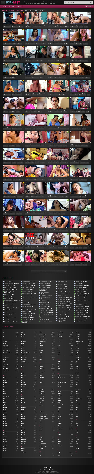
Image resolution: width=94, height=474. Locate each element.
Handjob (20, 26)
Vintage (77, 430)
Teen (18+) (78, 396)
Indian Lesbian (42, 395)
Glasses (41, 347)
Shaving (77, 338)
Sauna (59, 455)
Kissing (40, 427)
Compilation (23, 341)
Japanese (39, 94)
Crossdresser (24, 354)
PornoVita (13, 302)
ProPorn (50, 162)
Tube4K (65, 312)
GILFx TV (31, 291)
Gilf (40, 343)
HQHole (12, 305)
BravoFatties (86, 285)
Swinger (77, 382)
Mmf (58, 348)
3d (3, 334)
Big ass (19, 43)
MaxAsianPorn (24, 322)
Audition (5, 371)
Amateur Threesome (7, 352)
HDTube (50, 230)
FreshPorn (32, 295)
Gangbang (23, 452)
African (4, 343)
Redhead (59, 441)
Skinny (61, 26)
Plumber (59, 407)
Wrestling (77, 448)
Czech (22, 366)
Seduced (77, 332)
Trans (77, 412)
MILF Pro (31, 315)
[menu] (3, 2)
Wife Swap (78, 446)
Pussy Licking (60, 428)
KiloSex (29, 300)
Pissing (59, 405)
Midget (59, 341)
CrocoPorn (67, 314)
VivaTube (28, 43)
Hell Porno (49, 285)
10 (65, 271)
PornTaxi (66, 295)
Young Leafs (32, 285)
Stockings (78, 370)
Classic (22, 330)
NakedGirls (85, 320)
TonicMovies (33, 281)
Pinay (59, 402)
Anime (4, 359)
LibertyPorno (86, 293)
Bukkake (5, 425)
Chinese (5, 446)
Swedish (77, 380)
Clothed (32, 247)
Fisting (22, 427)
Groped (40, 354)
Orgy (58, 384)
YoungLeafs (50, 281)
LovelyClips (14, 289)
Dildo (22, 379)
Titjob (62, 264)
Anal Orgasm (6, 357)
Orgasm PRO (87, 316)
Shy (76, 345)
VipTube (5, 77)
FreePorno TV (34, 283)
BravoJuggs (85, 302)
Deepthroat (19, 213)
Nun (58, 366)
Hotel (80, 247)
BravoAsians (33, 304)
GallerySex (67, 301)
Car (37, 60)
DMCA (53, 469)
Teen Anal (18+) (79, 398)
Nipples (37, 196)
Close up (87, 77)
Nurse (10, 43)
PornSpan (14, 287)
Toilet (77, 409)
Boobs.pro (85, 295)
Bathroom (5, 386)
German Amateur (42, 334)
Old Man (59, 379)
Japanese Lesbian (43, 412)
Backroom (5, 379)
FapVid (11, 281)
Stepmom (77, 368)
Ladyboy (41, 437)
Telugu (77, 400)
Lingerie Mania (16, 300)
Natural (59, 361)
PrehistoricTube (7, 311)
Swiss (77, 384)
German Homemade (43, 339)
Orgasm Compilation (62, 382)
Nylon (39, 26)
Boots (4, 416)
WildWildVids (86, 306)
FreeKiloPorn (86, 314)
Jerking (40, 421)
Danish (22, 373)
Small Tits (78, 348)
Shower (77, 343)
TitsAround (49, 321)
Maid (40, 455)
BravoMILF (85, 281)
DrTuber (72, 43)
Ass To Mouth (6, 370)
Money (59, 352)
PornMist (13, 2)
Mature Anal (60, 336)
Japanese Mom (42, 416)
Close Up (23, 334)
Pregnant (59, 420)
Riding (66, 26)
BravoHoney (86, 312)
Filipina (22, 423)
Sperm (77, 361)
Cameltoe (5, 432)
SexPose (48, 287)
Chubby (65, 43)
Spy (76, 364)
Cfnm (38, 247)
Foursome (23, 432)
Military (59, 345)
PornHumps (68, 305)
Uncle (77, 423)
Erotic (86, 145)
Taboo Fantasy (79, 389)
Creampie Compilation (25, 352)
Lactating (41, 436)
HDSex (72, 230)
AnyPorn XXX (34, 297)
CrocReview (68, 307)
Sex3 (10, 296)
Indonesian (41, 400)
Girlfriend (41, 345)
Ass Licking (5, 368)
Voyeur (77, 432)
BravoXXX (85, 287)
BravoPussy (50, 310)
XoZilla (72, 60)
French (22, 436)
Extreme (23, 402)
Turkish (77, 414)
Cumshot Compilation (25, 363)
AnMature (31, 311)
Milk (58, 347)
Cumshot (23, 361)
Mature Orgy (60, 338)
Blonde (4, 411)
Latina (17, 60)
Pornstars (59, 414)
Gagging (23, 448)
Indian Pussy (55, 128)
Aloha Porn (67, 299)
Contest (22, 343)
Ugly (76, 421)
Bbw (4, 389)
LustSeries (49, 308)
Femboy (23, 416)
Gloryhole (41, 348)
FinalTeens (32, 317)
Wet (84, 94)
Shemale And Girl (79, 341)
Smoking (77, 350)
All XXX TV (85, 291)
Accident (5, 341)
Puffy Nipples (60, 427)
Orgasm (59, 380)
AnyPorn (50, 94)
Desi (77, 26)
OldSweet (49, 302)
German (41, 332)
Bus (4, 427)
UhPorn (47, 304)
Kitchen (41, 428)
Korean (40, 430)
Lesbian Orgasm (42, 444)
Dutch (22, 391)
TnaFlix (72, 26)
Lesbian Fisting (42, 443)
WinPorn (28, 111)
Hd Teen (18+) (42, 368)
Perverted (59, 400)
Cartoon (4, 436)
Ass (85, 179)
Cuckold (23, 355)
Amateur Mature (6, 350)
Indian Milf (41, 396)
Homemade (14, 26)
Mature (59, 334)
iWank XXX (14, 318)
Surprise (77, 377)
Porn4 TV (13, 298)
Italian (40, 404)
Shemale (77, 339)
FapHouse (50, 43)
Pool (58, 412)
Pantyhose (60, 395)
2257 (40, 469)
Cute (81, 60)
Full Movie (23, 441)
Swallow (77, 379)
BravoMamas (69, 297)
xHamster (28, 77)
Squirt (77, 366)
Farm (22, 411)
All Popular (11, 6)
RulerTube (14, 312)
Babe (44, 43)
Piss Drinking (60, 404)
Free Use (23, 434)
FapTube (48, 300)
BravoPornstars (60, 282)
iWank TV (13, 285)
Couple (34, 94)
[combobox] (78, 2)
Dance (22, 371)
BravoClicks (86, 310)
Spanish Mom (78, 357)
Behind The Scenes (7, 396)
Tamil (77, 391)
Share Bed (78, 334)
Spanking (77, 359)
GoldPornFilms (7, 316)
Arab (4, 361)
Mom (20, 230)
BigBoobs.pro (86, 300)
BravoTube (32, 287)
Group (40, 355)
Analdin (5, 43)
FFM (41, 60)
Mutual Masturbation (62, 355)
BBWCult (66, 284)
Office (56, 77)
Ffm (22, 421)
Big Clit (4, 400)
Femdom (23, 418)
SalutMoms (32, 319)
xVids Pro (84, 298)
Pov (54, 60)
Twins (77, 416)
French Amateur (24, 437)
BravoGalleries (60, 321)
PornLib (72, 128)
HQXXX (65, 318)
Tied (76, 405)
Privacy (48, 469)
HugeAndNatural (42, 290)
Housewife (60, 247)
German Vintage (42, 341)
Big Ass (4, 398)
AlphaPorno (50, 26)
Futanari (23, 443)
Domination (23, 384)
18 (3, 332)
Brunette (62, 60)
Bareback (5, 382)
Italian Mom (41, 405)
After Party (5, 345)
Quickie (59, 434)
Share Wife (78, 336)
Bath (4, 384)
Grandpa (41, 350)
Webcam (77, 437)
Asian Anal (5, 364)
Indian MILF (11, 77)
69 (42, 128)
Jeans (34, 60)
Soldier (77, 352)
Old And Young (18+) (62, 377)
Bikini (4, 405)
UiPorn (72, 247)
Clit (22, 332)
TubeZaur (13, 304)
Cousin (22, 348)
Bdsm (4, 391)
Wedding (77, 439)
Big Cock (5, 402)
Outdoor (59, 386)
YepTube (28, 145)
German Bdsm (42, 336)
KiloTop (29, 302)
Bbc (4, 387)
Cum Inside (23, 359)
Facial (22, 409)
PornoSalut (67, 291)
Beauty (4, 395)
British (4, 421)
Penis (59, 398)
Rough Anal (60, 444)
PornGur (12, 294)
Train (77, 411)
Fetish (22, 420)
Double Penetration (25, 387)
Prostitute (59, 423)
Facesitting (23, 407)
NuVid (49, 60)
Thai (76, 402)
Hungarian (41, 380)
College (37, 213)
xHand (72, 145)
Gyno (40, 359)
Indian (9, 26)
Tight (60, 94)
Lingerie (41, 448)
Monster (59, 354)
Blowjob (41, 145)
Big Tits (4, 404)
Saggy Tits (60, 452)
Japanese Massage (43, 414)
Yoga (77, 453)
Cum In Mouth (24, 357)
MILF (58, 60)
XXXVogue (28, 128)
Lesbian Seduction (43, 446)
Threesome (38, 43)
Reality (59, 439)
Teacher (9, 264)
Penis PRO (85, 308)
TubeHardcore (69, 303)
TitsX (81, 283)
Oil (76, 43)
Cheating (5, 444)
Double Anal (23, 386)
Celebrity (5, 441)
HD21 (72, 179)
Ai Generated (6, 347)
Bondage (5, 414)
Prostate (59, 421)
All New (4, 6)
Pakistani (59, 391)
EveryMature (33, 293)
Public (59, 230)
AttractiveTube (34, 309)
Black (4, 409)
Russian (59, 446)
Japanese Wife (42, 420)
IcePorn (27, 213)
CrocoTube (28, 26)
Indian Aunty (41, 389)
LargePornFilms (7, 292)
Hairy (40, 364)
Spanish (77, 355)
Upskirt (77, 425)
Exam (22, 400)
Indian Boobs (42, 393)
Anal (4, 355)
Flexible (22, 430)
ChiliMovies (32, 313)
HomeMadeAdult (74, 94)
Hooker (40, 373)
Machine (41, 453)
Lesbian (41, 441)
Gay (76, 264)
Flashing (23, 428)
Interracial (41, 402)
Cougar (22, 345)
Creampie (23, 350)
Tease (77, 395)
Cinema (4, 450)
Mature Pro (32, 289)
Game (22, 450)
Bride (4, 420)
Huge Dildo (41, 379)
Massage (85, 43)
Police (59, 409)
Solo (76, 354)
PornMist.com (47, 467)
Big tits (15, 247)
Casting (4, 437)
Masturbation (60, 332)
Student (14, 264)
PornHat (27, 247)
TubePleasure (16, 283)
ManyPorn (85, 297)
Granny (81, 26)
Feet (22, 414)
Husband (33, 264)
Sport (77, 363)
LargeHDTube (16, 307)
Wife (41, 77)
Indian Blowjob (42, 391)
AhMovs (12, 319)
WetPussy (85, 318)
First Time (23, 425)
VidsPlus (66, 286)
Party (59, 396)
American (5, 354)
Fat (22, 412)
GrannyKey (50, 295)
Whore (77, 443)
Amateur (15, 179)
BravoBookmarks (42, 298)
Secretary (77, 330)
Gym (40, 357)
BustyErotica (68, 316)
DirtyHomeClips (42, 293)
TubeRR (48, 283)
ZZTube (47, 319)
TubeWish (84, 289)
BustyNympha (69, 311)
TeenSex (83, 322)
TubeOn (72, 77)
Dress (22, 389)
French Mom (23, 439)
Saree (59, 453)
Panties (55, 94)
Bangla (4, 380)
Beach (4, 393)
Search (91, 2)
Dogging (34, 26)
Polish (59, 411)
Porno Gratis (50, 312)
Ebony (42, 196)
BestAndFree (15, 321)
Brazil (4, 418)
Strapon (77, 371)
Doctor (22, 380)
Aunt (33, 128)
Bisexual (5, 407)
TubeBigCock (69, 309)
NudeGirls (84, 304)
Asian (4, 363)
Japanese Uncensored (43, 418)
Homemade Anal (42, 371)
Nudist (59, 364)
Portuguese (60, 416)
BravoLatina (68, 293)
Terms (44, 469)
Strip (76, 373)
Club (22, 338)
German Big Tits (42, 338)
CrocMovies (50, 314)
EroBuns (30, 298)
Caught (65, 145)
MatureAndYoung (60, 289)
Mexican (59, 339)
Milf (58, 343)
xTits (5, 26)
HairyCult (48, 306)
